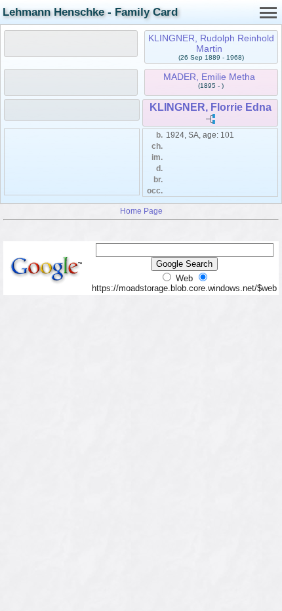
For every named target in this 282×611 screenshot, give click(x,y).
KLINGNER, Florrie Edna (211, 107)
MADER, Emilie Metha (209, 76)
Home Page (141, 211)
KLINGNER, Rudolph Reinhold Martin (211, 43)
